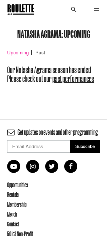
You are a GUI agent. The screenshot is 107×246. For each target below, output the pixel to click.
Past (40, 52)
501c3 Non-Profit (20, 234)
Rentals (13, 194)
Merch (12, 214)
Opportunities (17, 185)
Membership (16, 204)
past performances (73, 79)
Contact (13, 224)
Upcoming (18, 52)
